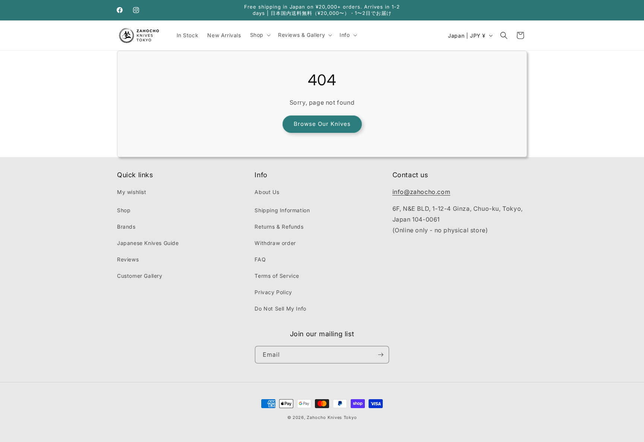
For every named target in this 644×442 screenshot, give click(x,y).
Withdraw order (275, 243)
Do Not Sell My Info (280, 308)
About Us (267, 192)
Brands (126, 226)
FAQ (260, 259)
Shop (123, 210)
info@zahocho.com (421, 191)
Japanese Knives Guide (148, 243)
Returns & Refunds (279, 226)
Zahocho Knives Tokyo (332, 417)
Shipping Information (282, 210)
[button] (260, 35)
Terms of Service (277, 276)
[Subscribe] (380, 354)
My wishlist (131, 192)
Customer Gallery (139, 276)
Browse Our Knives (322, 123)
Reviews (128, 259)
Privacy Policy (273, 292)
